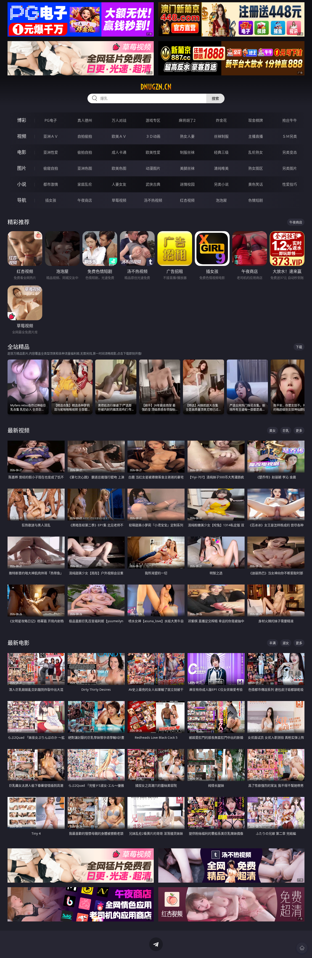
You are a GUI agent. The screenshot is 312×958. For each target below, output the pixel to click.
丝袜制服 (221, 136)
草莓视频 (119, 200)
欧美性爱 (153, 152)
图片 (21, 168)
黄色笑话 (255, 184)
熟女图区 (255, 168)
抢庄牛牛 (289, 120)
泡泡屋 (221, 200)
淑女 (286, 643)
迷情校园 (187, 184)
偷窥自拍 (50, 168)
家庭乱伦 (84, 184)
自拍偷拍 (84, 136)
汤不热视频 (153, 200)
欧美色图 (119, 168)
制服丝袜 (187, 152)
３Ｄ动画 (153, 136)
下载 (299, 347)
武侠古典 (153, 184)
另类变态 (289, 152)
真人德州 (84, 120)
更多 (299, 430)
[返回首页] (301, 947)
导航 (21, 200)
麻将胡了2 (187, 120)
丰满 (272, 643)
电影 (21, 152)
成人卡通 (119, 152)
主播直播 (255, 136)
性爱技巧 (289, 184)
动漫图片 (153, 168)
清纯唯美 (221, 168)
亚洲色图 (84, 168)
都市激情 (50, 184)
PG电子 (51, 120)
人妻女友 (119, 184)
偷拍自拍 (84, 152)
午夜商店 (84, 200)
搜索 (215, 98)
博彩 (21, 120)
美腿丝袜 (187, 168)
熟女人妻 (187, 136)
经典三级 (221, 152)
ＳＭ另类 (289, 136)
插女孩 (50, 200)
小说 (21, 184)
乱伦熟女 (255, 152)
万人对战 (119, 120)
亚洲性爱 (50, 152)
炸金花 (221, 120)
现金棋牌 (255, 120)
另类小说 (221, 184)
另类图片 (289, 168)
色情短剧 (255, 200)
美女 (272, 430)
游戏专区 (153, 120)
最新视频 (18, 430)
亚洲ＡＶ (50, 136)
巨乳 (286, 430)
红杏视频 (187, 200)
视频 (21, 136)
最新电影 (18, 642)
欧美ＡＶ (119, 136)
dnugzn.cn (156, 86)
